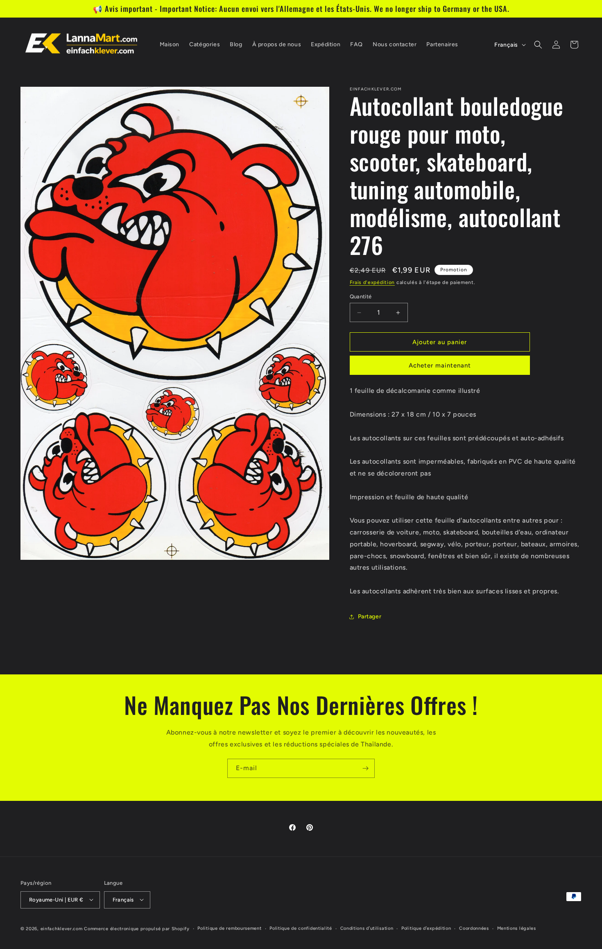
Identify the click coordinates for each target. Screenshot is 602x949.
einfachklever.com (62, 928)
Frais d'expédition (372, 282)
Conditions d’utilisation (367, 928)
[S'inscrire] (365, 768)
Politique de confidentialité (300, 928)
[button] (538, 45)
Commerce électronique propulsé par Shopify (136, 928)
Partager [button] (370, 616)
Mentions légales (516, 928)
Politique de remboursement (229, 928)
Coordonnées (474, 928)
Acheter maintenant (440, 365)
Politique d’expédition (426, 928)
